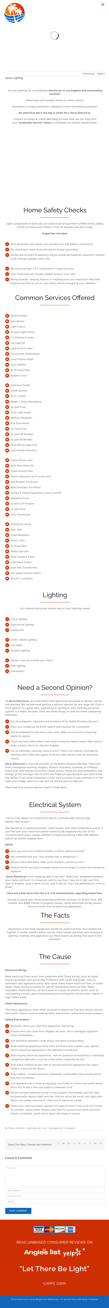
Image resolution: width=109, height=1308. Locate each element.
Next (100, 73)
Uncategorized (55, 1128)
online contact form (84, 122)
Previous (89, 73)
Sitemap (93, 1299)
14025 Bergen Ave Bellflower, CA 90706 (49, 1299)
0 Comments (69, 1128)
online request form (30, 838)
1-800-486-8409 (48, 119)
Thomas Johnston (16, 1128)
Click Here (60, 787)
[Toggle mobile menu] (103, 4)
